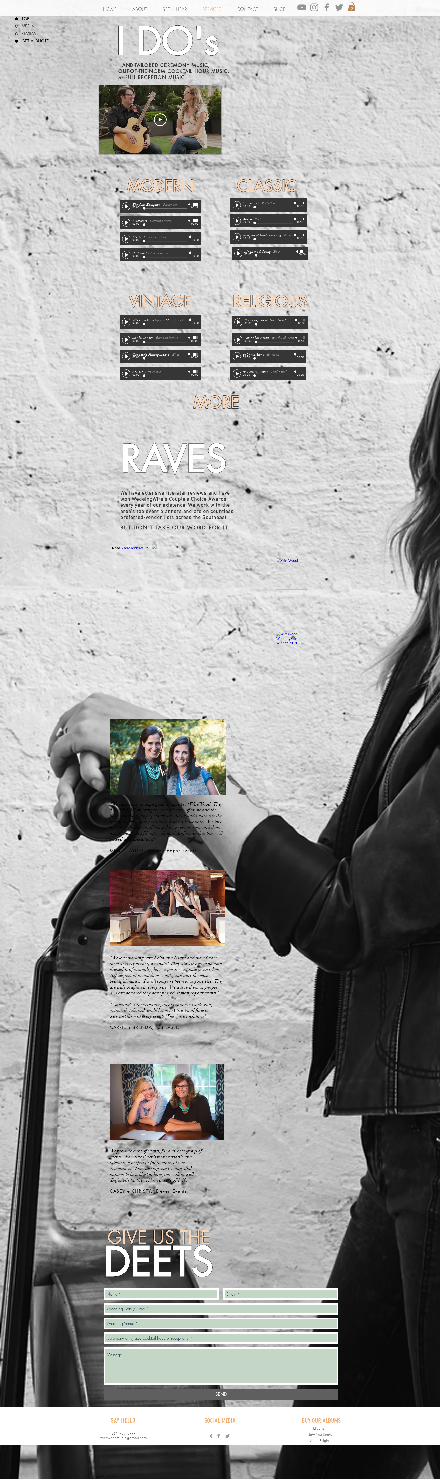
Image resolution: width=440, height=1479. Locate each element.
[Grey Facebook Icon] (219, 1436)
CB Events (168, 1027)
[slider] (195, 204)
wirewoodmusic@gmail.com (123, 1438)
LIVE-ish (320, 1428)
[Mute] (190, 204)
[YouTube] (301, 7)
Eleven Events (171, 1191)
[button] (352, 6)
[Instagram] (314, 7)
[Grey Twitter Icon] (339, 7)
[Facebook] (326, 7)
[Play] (126, 206)
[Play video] (160, 119)
